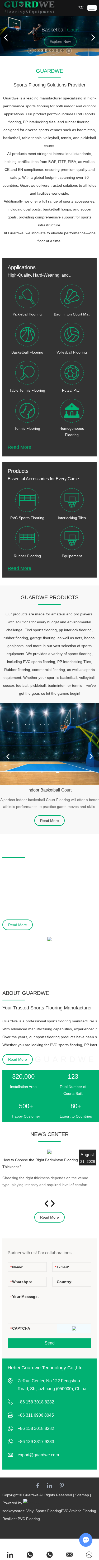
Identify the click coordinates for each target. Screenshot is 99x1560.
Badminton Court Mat (71, 314)
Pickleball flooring (27, 314)
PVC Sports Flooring (27, 518)
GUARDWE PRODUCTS (49, 597)
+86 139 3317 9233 (36, 1441)
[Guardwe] (28, 8)
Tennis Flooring (27, 428)
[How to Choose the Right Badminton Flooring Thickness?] (49, 1152)
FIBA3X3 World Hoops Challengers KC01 (41, 949)
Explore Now (49, 41)
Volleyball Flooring (71, 352)
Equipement (72, 556)
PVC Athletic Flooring (78, 1511)
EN (80, 8)
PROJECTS (16, 850)
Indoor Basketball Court (49, 790)
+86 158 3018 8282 (36, 1428)
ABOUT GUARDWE (25, 993)
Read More (19, 447)
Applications (22, 267)
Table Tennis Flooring (27, 390)
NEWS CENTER (49, 1134)
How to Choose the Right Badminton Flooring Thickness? (40, 1163)
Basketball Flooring (27, 352)
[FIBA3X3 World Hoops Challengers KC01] (49, 939)
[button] (37, 50)
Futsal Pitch (72, 390)
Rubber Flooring (27, 556)
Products (18, 471)
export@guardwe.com (38, 1455)
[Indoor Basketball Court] (49, 744)
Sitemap (82, 1495)
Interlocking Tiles (72, 518)
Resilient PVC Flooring (21, 1519)
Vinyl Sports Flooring (43, 1511)
